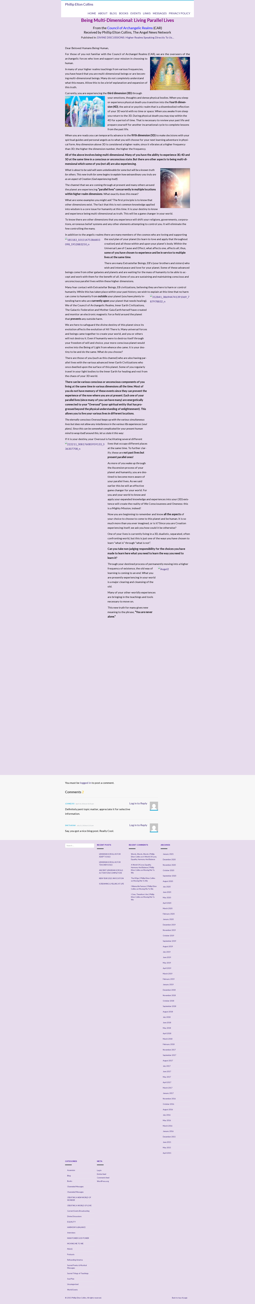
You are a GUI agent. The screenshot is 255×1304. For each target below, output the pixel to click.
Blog (69, 1176)
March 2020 (167, 908)
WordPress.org (103, 1181)
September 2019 (169, 941)
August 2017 (168, 1061)
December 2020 (169, 859)
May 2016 (167, 1120)
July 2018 (167, 1017)
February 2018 (169, 1044)
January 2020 (168, 919)
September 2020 (169, 876)
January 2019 (168, 984)
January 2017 (168, 1093)
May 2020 (167, 897)
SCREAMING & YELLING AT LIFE (111, 884)
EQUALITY (71, 1222)
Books (69, 1181)
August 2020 (168, 881)
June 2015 (167, 1142)
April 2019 (167, 968)
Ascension (71, 1170)
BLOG (113, 13)
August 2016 (168, 1109)
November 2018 (169, 995)
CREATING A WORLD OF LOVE (79, 1205)
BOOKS (123, 13)
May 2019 (167, 963)
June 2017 (167, 1071)
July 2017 (167, 1066)
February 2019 (169, 979)
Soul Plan (70, 1279)
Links (147, 13)
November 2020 (169, 865)
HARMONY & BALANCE (76, 1227)
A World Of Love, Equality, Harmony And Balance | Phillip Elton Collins (142, 867)
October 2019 (168, 936)
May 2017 (167, 1077)
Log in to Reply (138, 803)
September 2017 (169, 1055)
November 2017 (169, 1050)
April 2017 (167, 1082)
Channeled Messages (75, 1186)
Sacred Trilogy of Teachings (77, 1273)
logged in (85, 782)
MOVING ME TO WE (75, 1243)
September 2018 (169, 1006)
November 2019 (169, 930)
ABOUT (103, 13)
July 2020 (167, 887)
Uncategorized (72, 1284)
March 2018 (167, 1039)
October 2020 (168, 870)
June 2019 (167, 957)
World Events (72, 1290)
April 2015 (167, 1153)
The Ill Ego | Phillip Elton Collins (143, 878)
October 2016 (168, 1104)
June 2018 (167, 1022)
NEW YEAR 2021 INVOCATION (111, 878)
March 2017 (167, 1088)
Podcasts (70, 1254)
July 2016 (167, 1115)
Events (135, 13)
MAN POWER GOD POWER (78, 1238)
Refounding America (75, 1260)
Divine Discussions (74, 1216)
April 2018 (167, 1033)
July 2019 (167, 952)
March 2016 (167, 1126)
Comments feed (103, 1178)
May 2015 (167, 1148)
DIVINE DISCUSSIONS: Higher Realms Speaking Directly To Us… (135, 37)
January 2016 (168, 1131)
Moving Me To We (140, 881)
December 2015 (169, 1137)
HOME (92, 13)
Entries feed (101, 1174)
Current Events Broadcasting (78, 1211)
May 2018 (167, 1028)
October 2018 (168, 1001)
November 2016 (169, 1099)
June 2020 (167, 892)
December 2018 (169, 990)
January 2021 (168, 854)
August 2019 (168, 946)
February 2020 (169, 914)
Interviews (71, 1233)
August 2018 (168, 1012)
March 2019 (167, 974)
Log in (99, 1170)
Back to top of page (180, 1298)
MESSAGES (160, 13)
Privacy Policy (179, 13)
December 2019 (169, 925)
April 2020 (167, 903)
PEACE (70, 1249)
